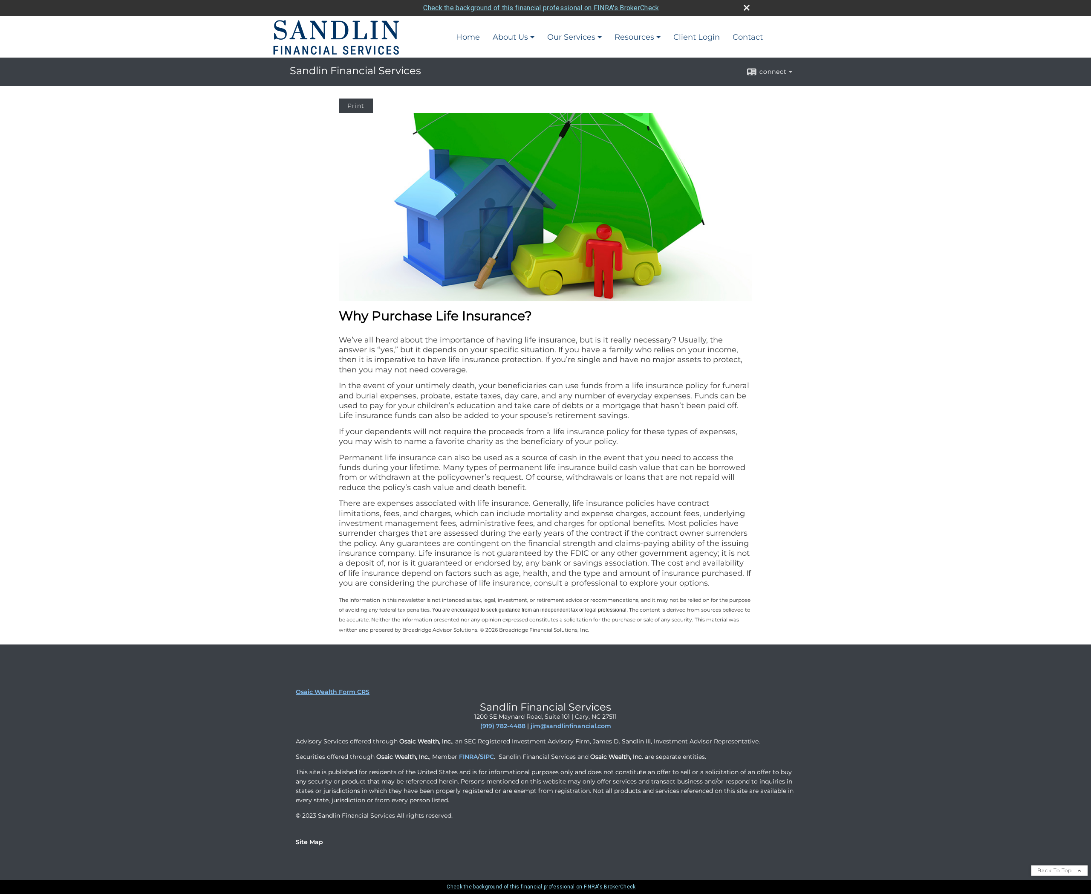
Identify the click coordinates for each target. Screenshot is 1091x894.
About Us (510, 37)
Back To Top (1055, 870)
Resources (634, 37)
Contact (748, 37)
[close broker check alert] (746, 7)
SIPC (487, 756)
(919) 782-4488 (502, 726)
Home (468, 37)
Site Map (309, 842)
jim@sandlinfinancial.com (571, 726)
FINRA (468, 756)
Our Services (571, 37)
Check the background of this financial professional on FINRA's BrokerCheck (541, 8)
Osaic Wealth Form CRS (332, 692)
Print (355, 106)
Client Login (696, 37)
